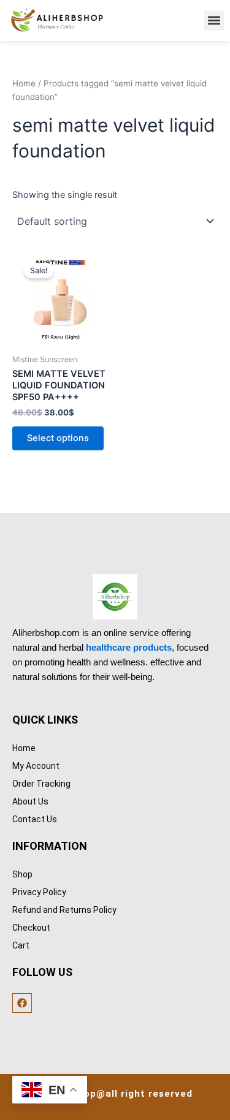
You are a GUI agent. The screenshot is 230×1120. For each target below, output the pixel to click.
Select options (58, 438)
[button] (214, 20)
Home (24, 83)
